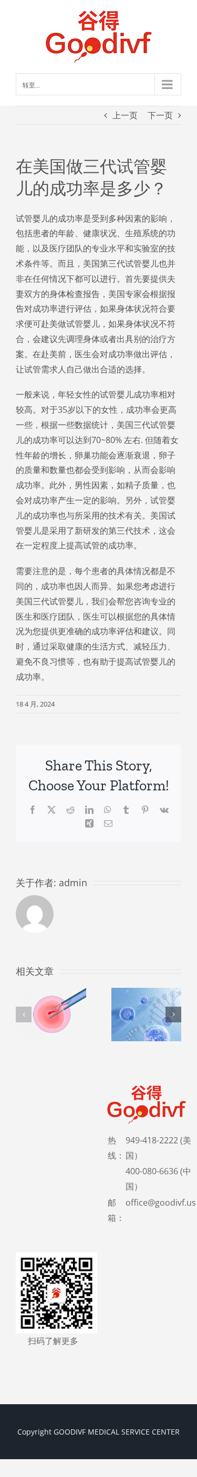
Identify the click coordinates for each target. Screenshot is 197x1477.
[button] (24, 1014)
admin (73, 882)
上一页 (125, 115)
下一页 (160, 115)
